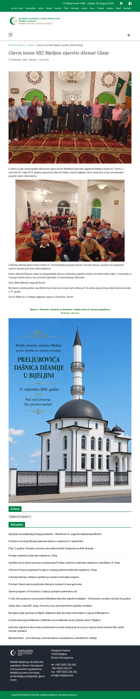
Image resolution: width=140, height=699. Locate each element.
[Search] (129, 35)
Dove (92, 8)
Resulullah (31, 8)
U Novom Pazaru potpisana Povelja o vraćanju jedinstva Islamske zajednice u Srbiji (53, 570)
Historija (75, 8)
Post (66, 8)
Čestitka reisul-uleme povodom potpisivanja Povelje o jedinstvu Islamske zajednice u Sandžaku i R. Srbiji (64, 562)
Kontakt (127, 8)
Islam (41, 8)
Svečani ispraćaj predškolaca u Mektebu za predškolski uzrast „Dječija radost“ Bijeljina (54, 620)
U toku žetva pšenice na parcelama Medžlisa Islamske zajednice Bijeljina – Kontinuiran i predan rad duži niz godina (70, 598)
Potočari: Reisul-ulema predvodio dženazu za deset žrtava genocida (45, 584)
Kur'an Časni (17, 8)
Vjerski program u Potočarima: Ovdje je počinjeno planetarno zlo (43, 591)
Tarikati (100, 8)
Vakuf (118, 8)
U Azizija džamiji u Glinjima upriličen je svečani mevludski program (44, 577)
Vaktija (110, 8)
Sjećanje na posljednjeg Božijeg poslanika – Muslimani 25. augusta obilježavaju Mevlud (55, 534)
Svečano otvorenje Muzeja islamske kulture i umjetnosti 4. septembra (46, 541)
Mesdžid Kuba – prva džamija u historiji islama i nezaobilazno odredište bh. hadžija (53, 638)
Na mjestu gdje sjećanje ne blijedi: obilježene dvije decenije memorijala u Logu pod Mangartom (59, 613)
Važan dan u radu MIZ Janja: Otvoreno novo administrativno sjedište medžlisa (50, 605)
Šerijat (49, 8)
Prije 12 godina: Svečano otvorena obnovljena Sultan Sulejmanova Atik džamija (51, 548)
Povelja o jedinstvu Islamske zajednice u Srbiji (33, 555)
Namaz (58, 8)
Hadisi (84, 8)
